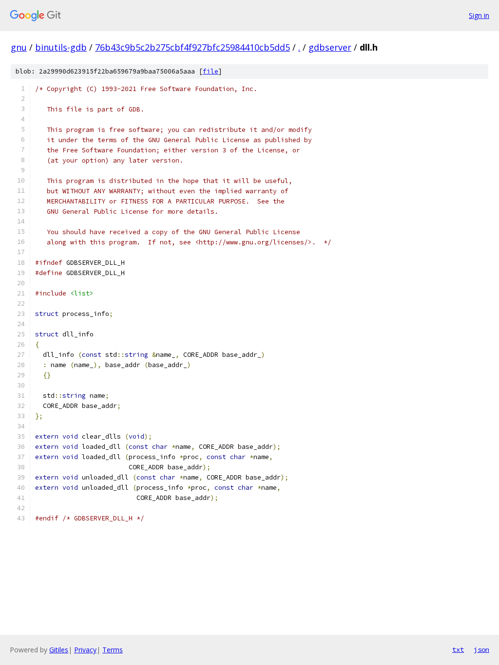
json (481, 649)
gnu (19, 47)
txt (458, 649)
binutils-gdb (61, 47)
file (210, 71)
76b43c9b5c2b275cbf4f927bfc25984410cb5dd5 (192, 47)
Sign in (479, 15)
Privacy (85, 649)
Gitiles (58, 649)
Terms (112, 649)
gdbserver (329, 47)
